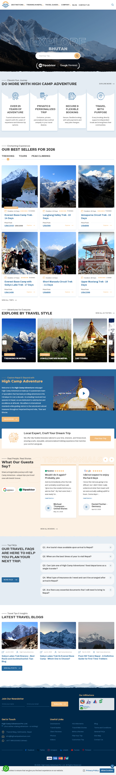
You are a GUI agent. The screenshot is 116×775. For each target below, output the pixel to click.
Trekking (8, 156)
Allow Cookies (107, 770)
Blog (74, 5)
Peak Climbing (40, 156)
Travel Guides (55, 728)
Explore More (105, 84)
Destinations (55, 724)
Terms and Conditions (102, 728)
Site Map (97, 736)
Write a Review (78, 732)
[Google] (8, 489)
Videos (53, 740)
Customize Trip (78, 740)
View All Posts (10, 668)
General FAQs (99, 732)
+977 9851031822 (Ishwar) (16, 740)
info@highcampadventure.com (18, 736)
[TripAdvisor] (47, 65)
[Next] (111, 459)
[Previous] (105, 459)
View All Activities (103, 313)
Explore (29, 225)
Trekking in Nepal (15, 358)
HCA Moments (77, 724)
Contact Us (84, 5)
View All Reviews (47, 529)
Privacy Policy (92, 770)
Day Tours (81, 358)
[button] (77, 56)
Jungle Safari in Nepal (54, 358)
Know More (9, 419)
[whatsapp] (6, 768)
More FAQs (8, 580)
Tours (23, 156)
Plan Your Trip (100, 438)
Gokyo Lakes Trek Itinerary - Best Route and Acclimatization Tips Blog (18, 659)
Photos (53, 736)
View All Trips (8, 300)
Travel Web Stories (79, 728)
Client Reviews (56, 732)
